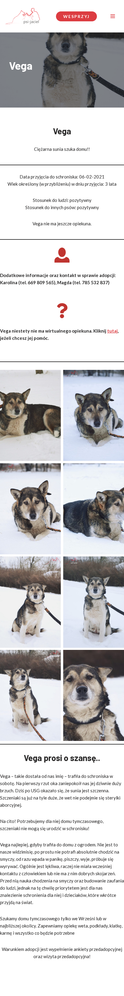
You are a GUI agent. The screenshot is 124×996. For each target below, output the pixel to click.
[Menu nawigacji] (112, 16)
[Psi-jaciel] (23, 16)
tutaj (112, 331)
